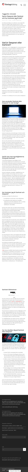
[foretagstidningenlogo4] (11, 5)
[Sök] (20, 5)
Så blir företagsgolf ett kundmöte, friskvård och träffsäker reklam (12, 425)
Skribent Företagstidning (17, 20)
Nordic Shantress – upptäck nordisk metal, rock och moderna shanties (12, 427)
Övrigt (10, 20)
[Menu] (24, 5)
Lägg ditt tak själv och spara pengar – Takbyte (9, 430)
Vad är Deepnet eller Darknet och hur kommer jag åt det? (12, 17)
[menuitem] (20, 5)
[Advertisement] (14, 274)
